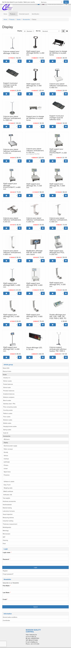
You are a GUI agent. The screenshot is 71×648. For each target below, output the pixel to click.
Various (6, 455)
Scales (5, 374)
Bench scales (7, 400)
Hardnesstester (7, 504)
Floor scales (6, 417)
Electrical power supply (10, 446)
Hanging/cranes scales (10, 426)
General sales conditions (10, 617)
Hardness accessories (9, 501)
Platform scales (7, 413)
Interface (6, 459)
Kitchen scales (7, 381)
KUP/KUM (7, 462)
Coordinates (6, 620)
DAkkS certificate (8, 491)
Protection (7, 475)
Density (6, 452)
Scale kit (5, 433)
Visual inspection (8, 514)
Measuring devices (8, 517)
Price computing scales (10, 407)
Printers (6, 465)
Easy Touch (7, 485)
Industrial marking (8, 521)
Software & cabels (9, 481)
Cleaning (5, 540)
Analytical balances (8, 394)
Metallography (7, 527)
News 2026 (6, 368)
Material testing (7, 508)
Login (35, 567)
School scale (7, 387)
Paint (4, 543)
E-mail (5, 599)
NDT (4, 537)
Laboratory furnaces (9, 511)
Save (66, 2)
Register (5, 571)
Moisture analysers (8, 397)
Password (6, 559)
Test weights (6, 498)
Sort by (38, 31)
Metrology (6, 530)
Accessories (6, 436)
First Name (6, 586)
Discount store (7, 371)
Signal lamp (7, 472)
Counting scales (8, 410)
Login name (6, 552)
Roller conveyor (8, 449)
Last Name (6, 592)
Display (6, 442)
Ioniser (6, 468)
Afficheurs (7, 439)
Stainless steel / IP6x (9, 404)
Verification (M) (7, 495)
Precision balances (8, 391)
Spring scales (7, 430)
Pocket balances (8, 384)
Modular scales (7, 420)
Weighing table (8, 488)
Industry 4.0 (6, 378)
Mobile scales (7, 423)
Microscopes (6, 534)
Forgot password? (8, 574)
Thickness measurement (10, 524)
